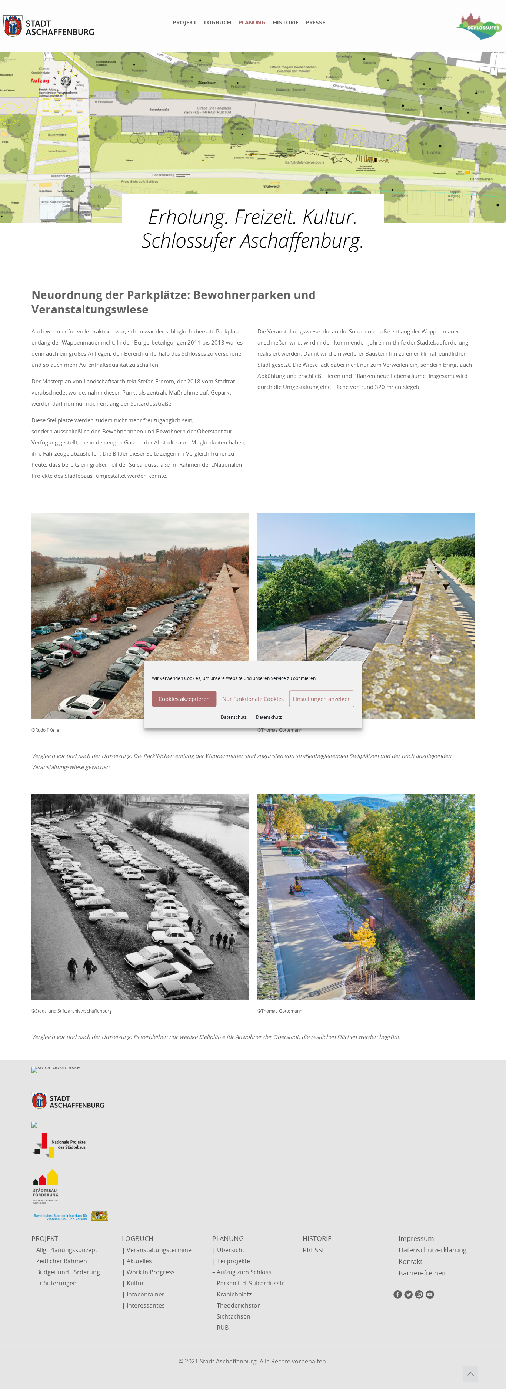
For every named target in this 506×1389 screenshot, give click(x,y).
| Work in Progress (148, 1272)
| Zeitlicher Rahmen (59, 1261)
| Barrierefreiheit (419, 1272)
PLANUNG (228, 1238)
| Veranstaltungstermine (157, 1250)
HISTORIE (317, 1238)
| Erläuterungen (54, 1283)
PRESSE (314, 1249)
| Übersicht (228, 1250)
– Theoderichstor (236, 1305)
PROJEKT (44, 1238)
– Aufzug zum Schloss (242, 1272)
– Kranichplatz (232, 1294)
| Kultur (133, 1283)
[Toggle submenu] (192, 48)
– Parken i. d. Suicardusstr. (249, 1283)
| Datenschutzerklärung (430, 1249)
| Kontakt (407, 1261)
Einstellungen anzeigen (322, 698)
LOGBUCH (137, 1238)
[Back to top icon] (470, 1374)
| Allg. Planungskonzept (64, 1250)
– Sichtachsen (231, 1316)
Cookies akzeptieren (184, 698)
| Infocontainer (143, 1294)
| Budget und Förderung (65, 1272)
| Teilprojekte (231, 1261)
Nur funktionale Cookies (253, 698)
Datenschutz (234, 716)
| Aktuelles (137, 1261)
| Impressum (413, 1238)
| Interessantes (143, 1305)
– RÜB (220, 1327)
